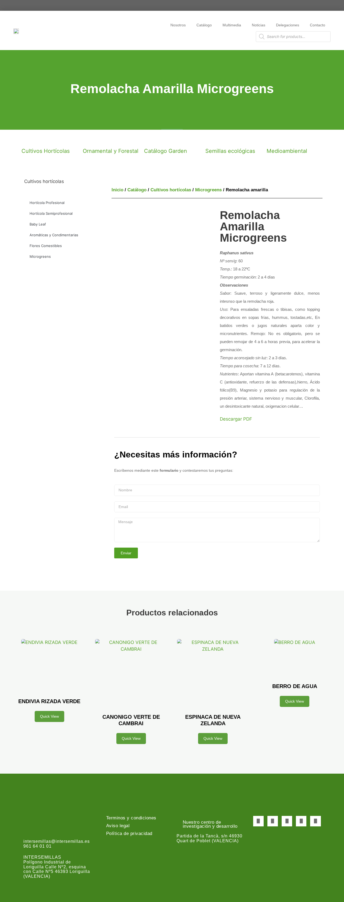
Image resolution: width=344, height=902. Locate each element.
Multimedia (232, 25)
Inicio (117, 189)
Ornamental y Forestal (110, 151)
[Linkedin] (315, 821)
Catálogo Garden (165, 151)
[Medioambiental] (273, 139)
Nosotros (178, 25)
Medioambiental (287, 151)
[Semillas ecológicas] (212, 139)
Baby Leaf (38, 224)
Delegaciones (287, 25)
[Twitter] (272, 821)
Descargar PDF (236, 419)
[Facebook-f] (258, 821)
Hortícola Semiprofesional (51, 213)
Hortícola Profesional (47, 202)
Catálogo (204, 25)
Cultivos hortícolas (170, 189)
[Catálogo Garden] (150, 139)
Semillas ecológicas (230, 151)
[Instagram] (287, 821)
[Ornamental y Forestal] (89, 139)
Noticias (258, 25)
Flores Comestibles (46, 246)
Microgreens (40, 256)
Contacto (317, 25)
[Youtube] (301, 821)
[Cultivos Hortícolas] (28, 139)
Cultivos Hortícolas (46, 151)
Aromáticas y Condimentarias (54, 235)
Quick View (49, 716)
